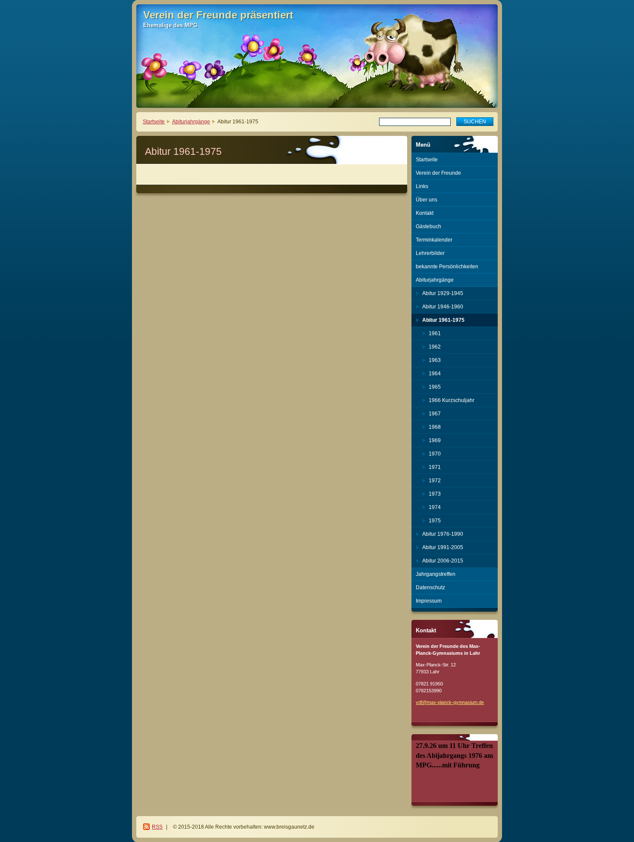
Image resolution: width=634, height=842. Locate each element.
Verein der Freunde (438, 173)
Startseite (154, 122)
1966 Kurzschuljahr (451, 400)
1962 (435, 347)
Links (422, 186)
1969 (435, 440)
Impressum (429, 601)
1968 (435, 427)
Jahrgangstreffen (435, 574)
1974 (435, 507)
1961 (435, 333)
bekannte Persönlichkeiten (447, 267)
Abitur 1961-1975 (443, 320)
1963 (435, 360)
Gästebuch (428, 226)
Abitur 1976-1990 (442, 534)
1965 (435, 387)
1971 (435, 467)
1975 (435, 521)
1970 (435, 454)
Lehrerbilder (430, 253)
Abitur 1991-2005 (442, 547)
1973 (435, 494)
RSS (157, 827)
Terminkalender (434, 240)
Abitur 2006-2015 (442, 561)
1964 (435, 374)
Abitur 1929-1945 (442, 293)
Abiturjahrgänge (191, 122)
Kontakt (424, 213)
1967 (435, 414)
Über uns (426, 200)
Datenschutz (430, 587)
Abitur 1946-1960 (442, 307)
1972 (435, 481)
